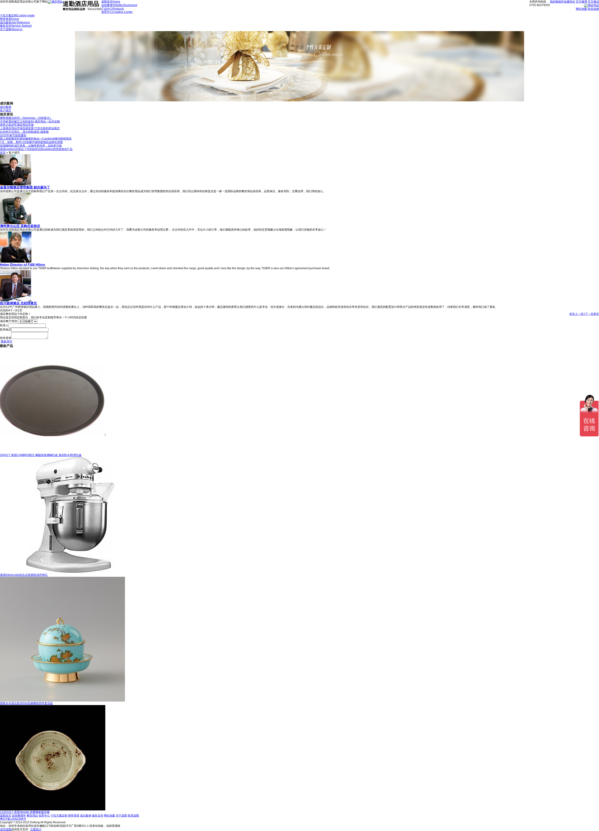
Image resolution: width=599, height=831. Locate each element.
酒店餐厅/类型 (9, 321)
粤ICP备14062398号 (13, 818)
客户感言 (5, 110)
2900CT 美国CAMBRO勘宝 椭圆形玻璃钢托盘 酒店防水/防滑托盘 (41, 455)
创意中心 (44, 815)
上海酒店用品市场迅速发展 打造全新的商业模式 (30, 128)
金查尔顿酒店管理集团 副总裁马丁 (25, 187)
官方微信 (593, 1)
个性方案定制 (59, 815)
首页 (3, 152)
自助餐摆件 (19, 815)
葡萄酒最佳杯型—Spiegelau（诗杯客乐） (26, 118)
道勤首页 (5, 815)
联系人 (4, 325)
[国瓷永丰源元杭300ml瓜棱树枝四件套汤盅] (62, 700)
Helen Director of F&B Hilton (22, 264)
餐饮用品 (32, 815)
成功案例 (5, 107)
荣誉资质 (73, 815)
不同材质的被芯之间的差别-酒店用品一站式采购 (30, 121)
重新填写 (6, 341)
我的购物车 (557, 1)
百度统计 (35, 829)
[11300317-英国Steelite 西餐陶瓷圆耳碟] (52, 809)
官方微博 (581, 1)
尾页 (596, 314)
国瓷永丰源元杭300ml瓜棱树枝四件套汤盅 (26, 703)
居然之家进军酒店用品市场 (17, 124)
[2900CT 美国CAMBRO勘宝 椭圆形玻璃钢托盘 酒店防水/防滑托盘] (52, 452)
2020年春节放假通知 (13, 135)
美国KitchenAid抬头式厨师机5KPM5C (24, 575)
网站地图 (581, 9)
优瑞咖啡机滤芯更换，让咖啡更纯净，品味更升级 (31, 145)
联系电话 (5, 329)
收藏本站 (569, 1)
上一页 (579, 314)
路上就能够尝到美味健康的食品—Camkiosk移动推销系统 (36, 138)
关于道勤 (121, 815)
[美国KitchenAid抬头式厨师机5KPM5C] (70, 572)
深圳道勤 (5, 829)
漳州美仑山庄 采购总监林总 (20, 226)
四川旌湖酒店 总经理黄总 (18, 303)
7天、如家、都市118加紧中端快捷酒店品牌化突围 (31, 142)
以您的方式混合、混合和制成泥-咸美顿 (24, 131)
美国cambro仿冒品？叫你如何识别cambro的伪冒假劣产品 (36, 149)
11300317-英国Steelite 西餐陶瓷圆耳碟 (25, 812)
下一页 (589, 314)
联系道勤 (593, 9)
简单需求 (5, 338)
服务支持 (97, 815)
